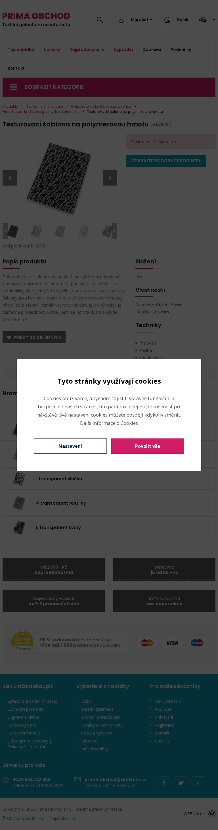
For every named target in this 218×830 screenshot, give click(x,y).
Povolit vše (147, 446)
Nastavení (70, 446)
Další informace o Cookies (109, 423)
